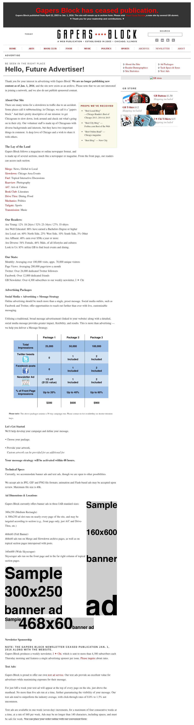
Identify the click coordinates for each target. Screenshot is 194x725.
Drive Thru (11, 196)
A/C (7, 187)
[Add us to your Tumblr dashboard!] (173, 40)
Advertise (12, 55)
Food (69, 48)
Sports (125, 48)
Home (12, 48)
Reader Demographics (136, 67)
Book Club (50, 48)
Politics (106, 48)
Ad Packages (166, 64)
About (181, 48)
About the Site (132, 64)
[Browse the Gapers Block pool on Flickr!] (162, 40)
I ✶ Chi (57, 653)
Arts (31, 48)
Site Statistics (132, 71)
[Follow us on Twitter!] (167, 40)
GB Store (130, 88)
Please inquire (88, 658)
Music (87, 48)
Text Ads (164, 71)
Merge (8, 169)
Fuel (7, 178)
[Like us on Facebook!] (156, 40)
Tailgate (9, 205)
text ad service (55, 675)
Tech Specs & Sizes (170, 67)
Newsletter (163, 48)
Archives (144, 48)
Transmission (12, 210)
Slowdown (10, 173)
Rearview (10, 182)
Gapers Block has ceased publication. (97, 10)
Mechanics (10, 200)
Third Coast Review (135, 15)
